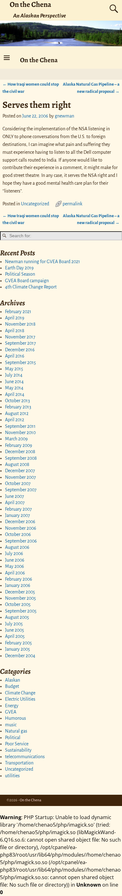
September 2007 (21, 489)
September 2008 (21, 458)
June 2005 (14, 630)
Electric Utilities (20, 699)
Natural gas (16, 730)
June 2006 (14, 560)
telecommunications (25, 756)
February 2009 (18, 445)
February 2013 (18, 406)
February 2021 (18, 311)
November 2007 (20, 477)
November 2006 (20, 528)
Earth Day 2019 (19, 267)
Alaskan (12, 680)
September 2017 (20, 343)
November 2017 (20, 336)
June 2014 (14, 381)
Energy (11, 705)
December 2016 (20, 349)
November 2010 (20, 432)
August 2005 (17, 617)
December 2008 (20, 451)
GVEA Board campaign (27, 280)
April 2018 (14, 330)
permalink (72, 203)
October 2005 (18, 604)
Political (12, 737)
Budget (12, 686)
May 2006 (14, 566)
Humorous (15, 718)
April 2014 (14, 394)
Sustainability (18, 750)
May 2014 (14, 387)
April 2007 (15, 502)
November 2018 (20, 324)
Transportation (19, 762)
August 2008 (17, 464)
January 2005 (17, 649)
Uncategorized (35, 203)
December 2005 (20, 591)
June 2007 (14, 496)
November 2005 (20, 598)
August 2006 (17, 547)
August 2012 (16, 413)
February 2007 (18, 509)
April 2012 (14, 419)
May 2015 (14, 368)
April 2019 (14, 317)
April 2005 (15, 636)
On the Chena (39, 59)
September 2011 (20, 426)
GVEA (10, 711)
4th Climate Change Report (31, 286)
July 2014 (14, 375)
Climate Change (20, 692)
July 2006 (14, 553)
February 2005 (18, 642)
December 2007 (20, 470)
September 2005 (21, 610)
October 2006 (18, 534)
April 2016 (14, 355)
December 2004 (20, 655)
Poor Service (16, 743)
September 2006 (21, 540)
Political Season (20, 274)
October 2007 (18, 483)
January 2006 (17, 585)
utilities (12, 775)
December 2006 (20, 521)
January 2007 (17, 515)
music (11, 724)
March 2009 (16, 438)
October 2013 (17, 400)
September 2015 (20, 362)
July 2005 (14, 623)
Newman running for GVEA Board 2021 (42, 261)
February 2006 (18, 579)
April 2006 (15, 572)
